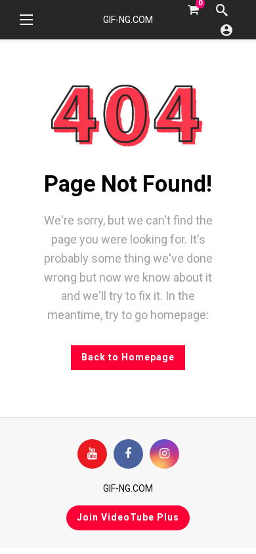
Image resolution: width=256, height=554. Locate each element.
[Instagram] (164, 454)
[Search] (222, 10)
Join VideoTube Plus (128, 517)
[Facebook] (128, 454)
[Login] (226, 29)
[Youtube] (92, 454)
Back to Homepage (128, 357)
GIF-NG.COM (128, 19)
